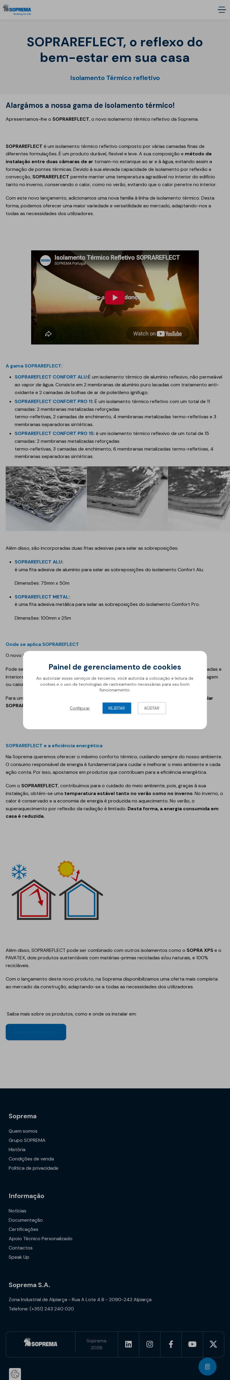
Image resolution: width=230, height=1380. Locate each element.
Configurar (80, 708)
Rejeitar (116, 708)
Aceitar (151, 708)
